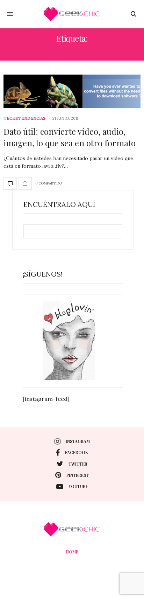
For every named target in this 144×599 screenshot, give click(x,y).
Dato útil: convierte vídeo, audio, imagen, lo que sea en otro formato (69, 137)
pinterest (77, 475)
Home (72, 552)
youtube (78, 486)
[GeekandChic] (72, 14)
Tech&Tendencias (24, 118)
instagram (78, 441)
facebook (76, 452)
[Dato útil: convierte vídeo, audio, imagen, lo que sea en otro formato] (72, 91)
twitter (78, 464)
